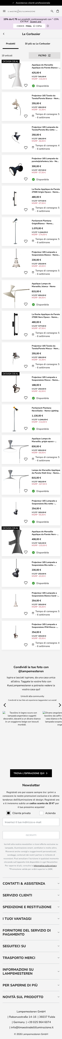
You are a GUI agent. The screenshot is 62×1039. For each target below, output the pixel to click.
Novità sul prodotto (23, 997)
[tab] (31, 883)
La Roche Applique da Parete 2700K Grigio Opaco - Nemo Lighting (46, 190)
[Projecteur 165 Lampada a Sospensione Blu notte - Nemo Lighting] (31, 511)
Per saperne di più (20, 985)
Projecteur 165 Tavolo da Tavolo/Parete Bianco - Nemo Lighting (46, 97)
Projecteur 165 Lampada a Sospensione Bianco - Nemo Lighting (45, 253)
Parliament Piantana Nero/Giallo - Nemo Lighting (45, 409)
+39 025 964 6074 (39, 1022)
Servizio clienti (17, 895)
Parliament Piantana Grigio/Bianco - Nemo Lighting (42, 222)
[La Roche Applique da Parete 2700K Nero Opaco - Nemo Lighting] (31, 325)
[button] (25, 85)
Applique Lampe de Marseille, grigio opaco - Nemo (43, 440)
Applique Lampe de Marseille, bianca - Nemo (43, 285)
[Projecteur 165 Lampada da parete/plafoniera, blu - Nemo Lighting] (31, 169)
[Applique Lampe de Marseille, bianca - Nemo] (31, 294)
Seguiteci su (14, 946)
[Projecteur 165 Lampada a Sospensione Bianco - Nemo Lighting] (31, 263)
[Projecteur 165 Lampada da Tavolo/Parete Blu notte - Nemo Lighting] (31, 138)
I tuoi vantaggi (17, 918)
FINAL (29, 26)
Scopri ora (35, 21)
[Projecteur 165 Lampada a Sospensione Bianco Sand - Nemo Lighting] (31, 603)
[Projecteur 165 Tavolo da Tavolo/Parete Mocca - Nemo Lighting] (31, 356)
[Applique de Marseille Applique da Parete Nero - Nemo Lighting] (31, 542)
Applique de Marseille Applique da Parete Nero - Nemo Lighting (44, 533)
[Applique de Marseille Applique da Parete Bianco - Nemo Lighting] (31, 75)
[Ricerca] (52, 11)
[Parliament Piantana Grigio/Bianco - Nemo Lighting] (31, 231)
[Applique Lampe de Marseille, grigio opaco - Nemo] (31, 449)
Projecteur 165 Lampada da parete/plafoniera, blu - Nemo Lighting (46, 160)
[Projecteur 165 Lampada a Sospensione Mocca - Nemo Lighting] (31, 388)
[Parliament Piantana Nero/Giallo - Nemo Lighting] (31, 418)
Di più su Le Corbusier (37, 43)
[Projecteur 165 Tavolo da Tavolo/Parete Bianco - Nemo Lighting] (31, 106)
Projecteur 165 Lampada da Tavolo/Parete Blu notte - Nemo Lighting (45, 128)
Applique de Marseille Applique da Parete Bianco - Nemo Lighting (45, 66)
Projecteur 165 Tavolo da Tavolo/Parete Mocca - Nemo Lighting (45, 347)
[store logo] (23, 11)
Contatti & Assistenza (24, 883)
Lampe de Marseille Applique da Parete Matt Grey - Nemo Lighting (46, 471)
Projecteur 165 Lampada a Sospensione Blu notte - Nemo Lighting (44, 502)
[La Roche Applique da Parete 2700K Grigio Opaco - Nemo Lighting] (31, 200)
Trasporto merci (19, 957)
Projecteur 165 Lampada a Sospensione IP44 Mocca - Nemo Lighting (44, 625)
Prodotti (10, 43)
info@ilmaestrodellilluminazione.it (32, 1027)
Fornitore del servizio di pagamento (27, 932)
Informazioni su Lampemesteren (18, 971)
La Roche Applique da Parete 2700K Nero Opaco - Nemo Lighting (46, 315)
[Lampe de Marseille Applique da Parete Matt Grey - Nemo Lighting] (31, 481)
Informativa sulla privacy (45, 865)
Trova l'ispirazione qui (29, 773)
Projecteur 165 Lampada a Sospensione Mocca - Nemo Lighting (45, 378)
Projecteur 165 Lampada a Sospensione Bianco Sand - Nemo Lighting (45, 594)
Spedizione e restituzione (27, 907)
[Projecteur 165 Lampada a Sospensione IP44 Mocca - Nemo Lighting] (31, 635)
